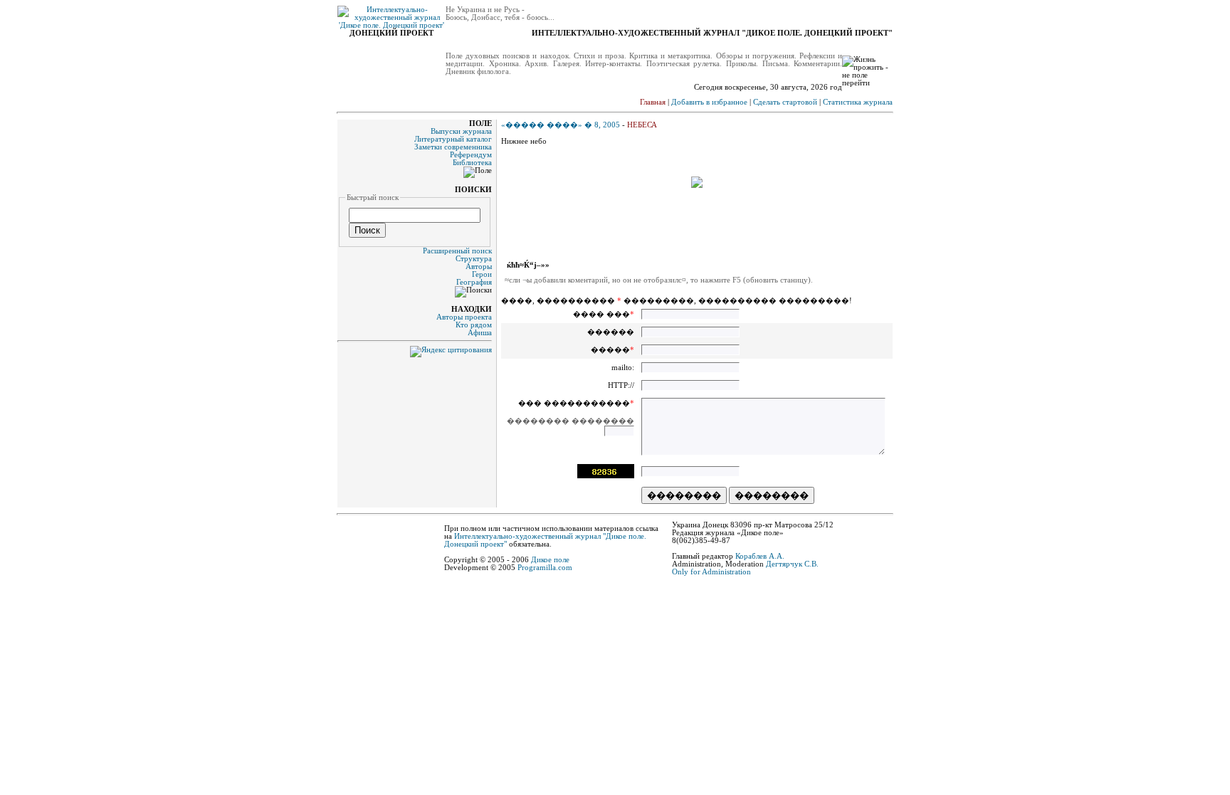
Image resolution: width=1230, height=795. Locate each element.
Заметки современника (453, 147)
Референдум (471, 155)
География (474, 282)
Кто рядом (474, 325)
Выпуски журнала (461, 131)
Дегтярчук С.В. (792, 564)
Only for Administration (711, 572)
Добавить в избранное (709, 102)
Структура (474, 259)
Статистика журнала (858, 102)
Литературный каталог (453, 139)
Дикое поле (550, 560)
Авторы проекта (464, 317)
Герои (482, 274)
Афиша (480, 333)
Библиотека (472, 163)
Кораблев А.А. (759, 556)
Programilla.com (544, 568)
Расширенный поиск (457, 251)
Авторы (479, 266)
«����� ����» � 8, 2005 (560, 125)
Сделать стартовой (785, 102)
